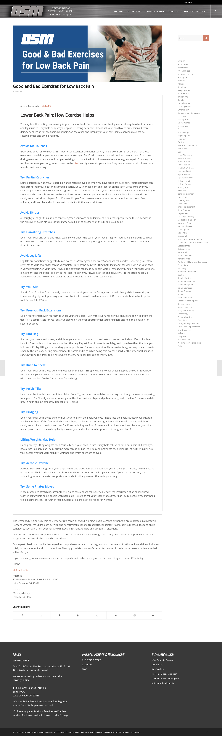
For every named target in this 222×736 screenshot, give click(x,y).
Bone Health (183, 93)
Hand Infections (185, 161)
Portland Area (184, 258)
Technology (183, 313)
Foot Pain (182, 139)
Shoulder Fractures (186, 281)
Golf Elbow (182, 148)
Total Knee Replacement (189, 326)
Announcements (185, 74)
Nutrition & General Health (190, 239)
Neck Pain (182, 232)
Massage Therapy (186, 216)
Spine (180, 294)
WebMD (46, 106)
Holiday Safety (184, 184)
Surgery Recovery (186, 310)
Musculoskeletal (185, 226)
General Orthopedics (187, 145)
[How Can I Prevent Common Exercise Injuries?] (2, 368)
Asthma (181, 83)
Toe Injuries (183, 320)
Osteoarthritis (184, 245)
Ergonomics (183, 126)
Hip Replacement (185, 177)
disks (77, 163)
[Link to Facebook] (215, 11)
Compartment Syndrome (189, 113)
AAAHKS (181, 61)
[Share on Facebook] (22, 615)
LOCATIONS (87, 664)
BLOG (84, 669)
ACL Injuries (183, 64)
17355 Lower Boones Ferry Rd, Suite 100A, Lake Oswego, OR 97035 (82, 732)
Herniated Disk (184, 171)
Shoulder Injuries (185, 284)
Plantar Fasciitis (185, 255)
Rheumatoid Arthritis (187, 271)
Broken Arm (183, 96)
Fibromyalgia (183, 132)
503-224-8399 (189, 2)
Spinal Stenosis (185, 287)
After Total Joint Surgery (162, 660)
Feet (180, 129)
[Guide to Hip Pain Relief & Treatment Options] (219, 368)
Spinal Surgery (184, 291)
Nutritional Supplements (163, 683)
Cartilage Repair (185, 106)
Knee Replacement (186, 206)
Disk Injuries (183, 119)
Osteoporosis (184, 249)
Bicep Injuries (184, 90)
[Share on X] (41, 615)
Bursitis (181, 100)
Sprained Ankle (185, 304)
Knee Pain (182, 203)
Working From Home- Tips (189, 342)
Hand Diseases (185, 155)
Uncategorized (184, 330)
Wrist (180, 346)
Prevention (183, 265)
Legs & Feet (183, 213)
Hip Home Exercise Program (164, 673)
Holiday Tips (183, 187)
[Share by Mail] (153, 615)
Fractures (182, 142)
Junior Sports (183, 197)
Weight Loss (183, 336)
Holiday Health (184, 181)
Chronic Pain (183, 109)
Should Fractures (185, 278)
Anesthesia (183, 67)
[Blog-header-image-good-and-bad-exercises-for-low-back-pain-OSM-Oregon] (87, 54)
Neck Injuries (183, 229)
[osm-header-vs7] (39, 11)
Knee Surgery (184, 210)
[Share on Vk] (115, 615)
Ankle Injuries (184, 70)
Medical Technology (187, 219)
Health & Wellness (186, 168)
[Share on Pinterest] (59, 615)
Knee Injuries (184, 200)
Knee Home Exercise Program (165, 678)
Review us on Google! (131, 732)
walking (181, 333)
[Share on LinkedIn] (78, 615)
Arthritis (181, 80)
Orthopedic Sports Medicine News (193, 242)
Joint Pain (182, 190)
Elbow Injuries (184, 122)
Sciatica (181, 275)
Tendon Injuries (185, 317)
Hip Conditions (184, 174)
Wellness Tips (184, 339)
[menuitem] (118, 11)
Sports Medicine (185, 297)
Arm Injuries (183, 77)
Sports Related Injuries (188, 300)
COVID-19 (182, 116)
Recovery (182, 268)
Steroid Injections (185, 307)
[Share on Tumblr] (97, 615)
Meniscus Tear (184, 223)
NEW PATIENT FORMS (91, 660)
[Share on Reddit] (134, 615)
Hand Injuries (184, 164)
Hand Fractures (185, 158)
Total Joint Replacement (188, 323)
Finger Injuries (184, 135)
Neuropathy (183, 236)
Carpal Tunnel (184, 103)
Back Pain (18, 92)
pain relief (182, 252)
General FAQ (157, 664)
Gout (180, 151)
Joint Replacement (186, 193)
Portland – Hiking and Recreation (193, 262)
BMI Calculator (158, 669)
